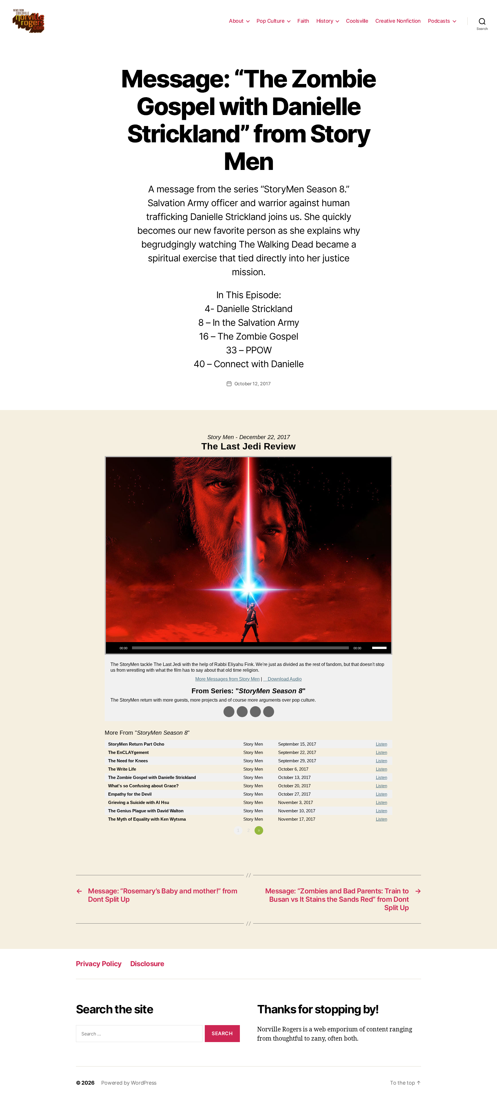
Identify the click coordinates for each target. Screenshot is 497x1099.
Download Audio (285, 679)
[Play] (113, 648)
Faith (303, 21)
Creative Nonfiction (398, 21)
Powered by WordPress (128, 1083)
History (324, 21)
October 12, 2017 (252, 383)
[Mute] (367, 648)
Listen (381, 744)
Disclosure (147, 964)
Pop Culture (271, 21)
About (236, 21)
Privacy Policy (99, 964)
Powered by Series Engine (371, 846)
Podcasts (439, 21)
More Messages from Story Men (227, 679)
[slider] (380, 647)
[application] (248, 648)
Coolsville (357, 21)
